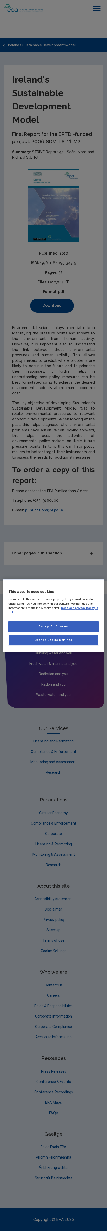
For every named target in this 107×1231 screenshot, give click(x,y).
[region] (53, 615)
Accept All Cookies (53, 626)
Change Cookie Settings (53, 640)
